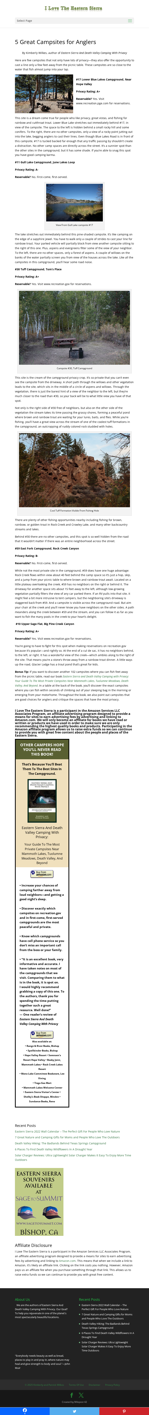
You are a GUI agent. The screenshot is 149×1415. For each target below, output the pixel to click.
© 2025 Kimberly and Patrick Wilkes (44, 1384)
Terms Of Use (76, 1384)
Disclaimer (94, 1384)
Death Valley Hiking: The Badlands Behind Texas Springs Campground (60, 1143)
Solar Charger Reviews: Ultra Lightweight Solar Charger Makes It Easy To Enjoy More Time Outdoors (106, 1346)
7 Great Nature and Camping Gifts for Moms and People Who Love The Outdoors (67, 1137)
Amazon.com (67, 1261)
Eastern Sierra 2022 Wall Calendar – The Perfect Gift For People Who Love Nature (67, 1131)
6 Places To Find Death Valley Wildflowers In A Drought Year (53, 1149)
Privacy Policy (112, 1384)
